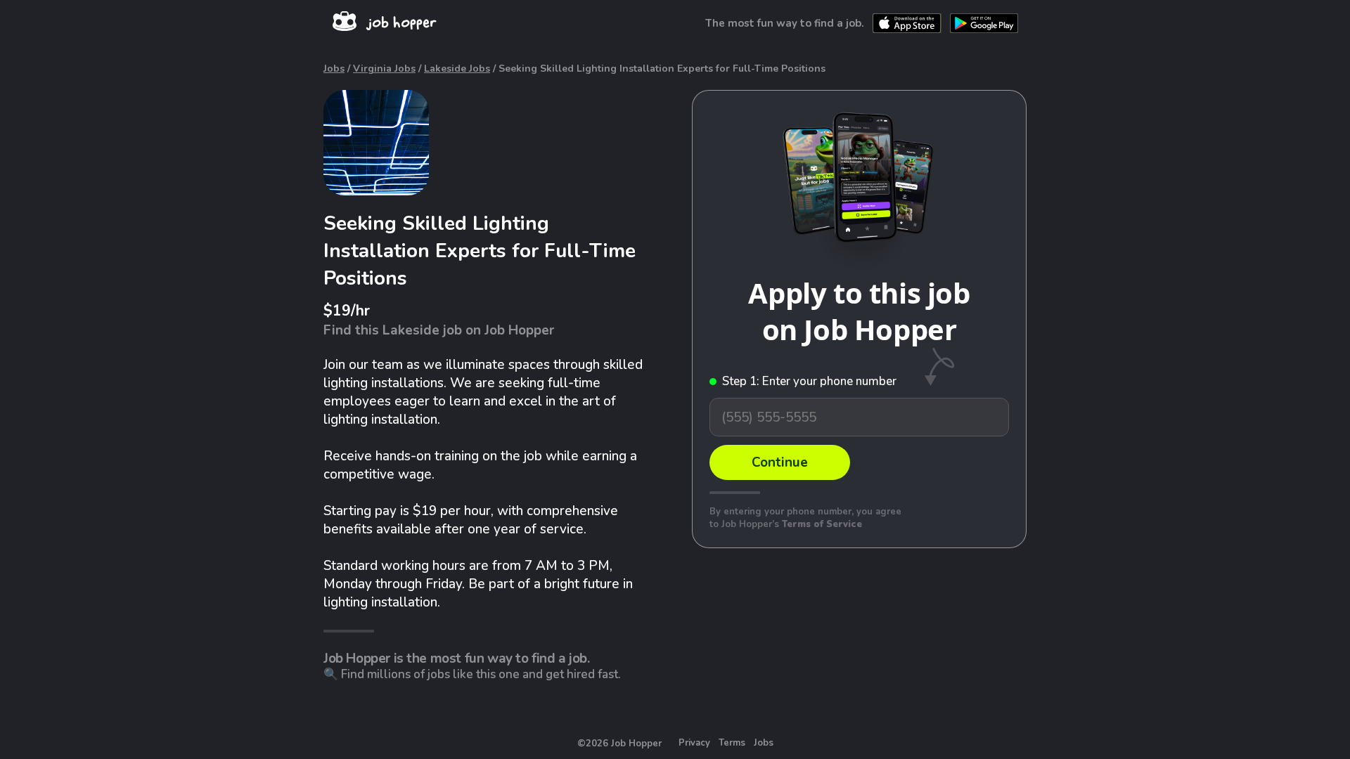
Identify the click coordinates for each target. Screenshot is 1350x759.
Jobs (334, 68)
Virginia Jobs (384, 68)
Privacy (694, 743)
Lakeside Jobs (457, 68)
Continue (780, 462)
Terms (732, 743)
